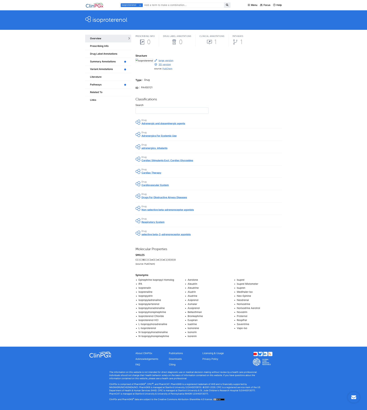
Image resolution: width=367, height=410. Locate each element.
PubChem (167, 68)
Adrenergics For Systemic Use (159, 135)
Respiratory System (152, 222)
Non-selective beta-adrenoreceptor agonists (167, 209)
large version (166, 60)
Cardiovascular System (155, 185)
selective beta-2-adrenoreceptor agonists (166, 234)
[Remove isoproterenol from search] (139, 5)
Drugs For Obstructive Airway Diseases (164, 197)
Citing (172, 364)
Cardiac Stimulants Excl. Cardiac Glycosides (167, 160)
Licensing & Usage (213, 353)
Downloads (175, 359)
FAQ (137, 364)
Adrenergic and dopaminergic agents (163, 123)
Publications (176, 353)
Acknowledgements (146, 359)
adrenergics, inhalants (154, 148)
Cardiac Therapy (151, 172)
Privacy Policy (210, 359)
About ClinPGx (143, 353)
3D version (165, 64)
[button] (252, 5)
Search (139, 105)
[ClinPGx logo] (108, 355)
